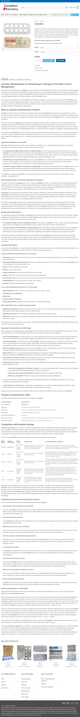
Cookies (43, 684)
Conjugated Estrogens (72, 666)
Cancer (41, 21)
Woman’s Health (33, 14)
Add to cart (48, 60)
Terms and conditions (47, 687)
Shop (2, 14)
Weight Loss (43, 14)
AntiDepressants (25, 679)
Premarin (71, 664)
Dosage (36, 47)
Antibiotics (24, 685)
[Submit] (66, 7)
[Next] (79, 657)
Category (15, 14)
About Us (8, 14)
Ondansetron (40, 666)
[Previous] (1, 657)
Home (36, 21)
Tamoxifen (56, 666)
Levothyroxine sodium (24, 666)
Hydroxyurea (8, 666)
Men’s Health (24, 14)
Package (37, 51)
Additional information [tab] (16, 79)
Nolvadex (56, 664)
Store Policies (5, 688)
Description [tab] (4, 79)
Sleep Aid (24, 682)
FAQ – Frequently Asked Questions (48, 680)
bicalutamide (46, 70)
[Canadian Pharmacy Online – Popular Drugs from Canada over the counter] (11, 7)
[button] (74, 7)
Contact (3, 682)
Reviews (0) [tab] (27, 79)
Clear (77, 45)
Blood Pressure (25, 691)
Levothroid (24, 664)
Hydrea (8, 664)
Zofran (40, 664)
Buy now (61, 60)
